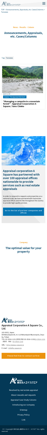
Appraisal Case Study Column (23, 399)
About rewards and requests (23, 395)
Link (23, 419)
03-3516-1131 (40, 339)
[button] (44, 3)
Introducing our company (23, 404)
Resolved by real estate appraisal (23, 390)
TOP (2, 10)
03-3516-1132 (18, 341)
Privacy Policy (23, 414)
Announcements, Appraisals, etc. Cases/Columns (25, 10)
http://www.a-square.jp (15, 345)
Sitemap (23, 409)
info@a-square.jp (15, 348)
